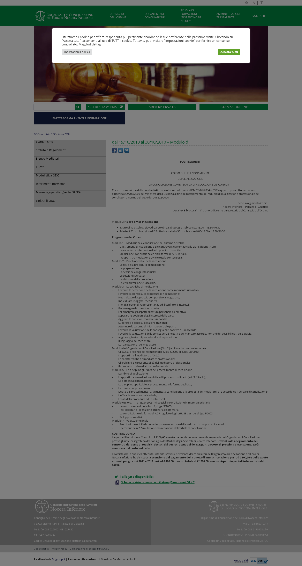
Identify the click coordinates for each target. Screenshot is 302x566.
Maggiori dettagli (90, 44)
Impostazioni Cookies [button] (76, 52)
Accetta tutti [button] (229, 52)
